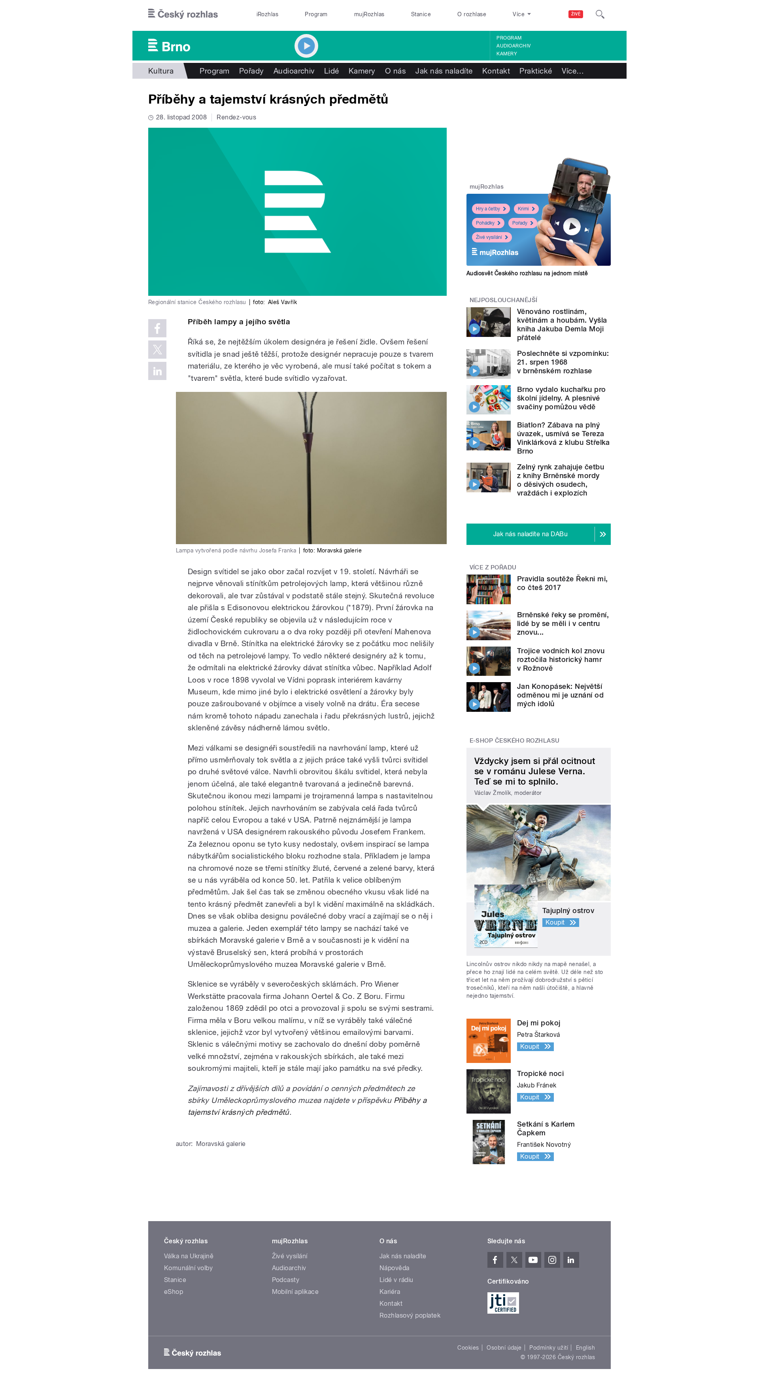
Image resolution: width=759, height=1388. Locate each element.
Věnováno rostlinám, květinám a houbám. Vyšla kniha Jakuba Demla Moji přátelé (562, 324)
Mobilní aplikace (295, 1291)
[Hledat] (600, 14)
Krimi (523, 209)
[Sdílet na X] (157, 349)
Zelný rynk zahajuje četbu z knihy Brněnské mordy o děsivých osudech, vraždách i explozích (560, 480)
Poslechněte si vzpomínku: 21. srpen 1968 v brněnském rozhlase (563, 362)
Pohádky (485, 223)
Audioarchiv (514, 46)
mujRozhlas (369, 14)
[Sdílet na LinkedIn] (157, 371)
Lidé (331, 70)
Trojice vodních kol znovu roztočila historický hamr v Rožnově (560, 659)
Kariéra (390, 1291)
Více (573, 70)
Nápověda (395, 1268)
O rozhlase (471, 14)
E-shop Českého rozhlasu (515, 740)
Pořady (251, 70)
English (585, 1348)
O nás (395, 70)
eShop (173, 1291)
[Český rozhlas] (183, 14)
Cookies (468, 1348)
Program (316, 14)
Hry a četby (488, 209)
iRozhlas (268, 14)
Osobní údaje (504, 1348)
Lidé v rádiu (396, 1280)
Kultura (161, 70)
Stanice (421, 14)
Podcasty (286, 1280)
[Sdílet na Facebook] (157, 328)
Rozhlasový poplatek (410, 1315)
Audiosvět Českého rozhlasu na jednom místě (527, 273)
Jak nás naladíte (444, 70)
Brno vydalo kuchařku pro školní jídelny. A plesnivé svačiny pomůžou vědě (561, 398)
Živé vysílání (489, 237)
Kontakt (496, 70)
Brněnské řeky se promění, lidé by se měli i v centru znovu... (563, 623)
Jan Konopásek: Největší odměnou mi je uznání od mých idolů (560, 695)
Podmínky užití (548, 1348)
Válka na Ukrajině (188, 1256)
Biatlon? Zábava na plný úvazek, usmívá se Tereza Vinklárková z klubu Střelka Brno (563, 438)
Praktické (535, 70)
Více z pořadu (493, 567)
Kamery (507, 54)
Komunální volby (188, 1268)
